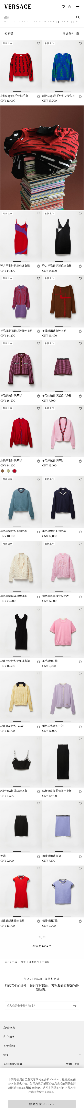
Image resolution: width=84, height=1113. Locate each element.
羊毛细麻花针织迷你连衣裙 (16, 330)
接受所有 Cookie (42, 1104)
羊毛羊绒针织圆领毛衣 (13, 531)
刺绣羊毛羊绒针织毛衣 (55, 596)
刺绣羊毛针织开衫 (11, 460)
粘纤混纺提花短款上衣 (13, 790)
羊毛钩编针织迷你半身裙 (57, 395)
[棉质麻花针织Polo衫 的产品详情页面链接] (21, 697)
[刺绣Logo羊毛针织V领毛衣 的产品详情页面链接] (63, 66)
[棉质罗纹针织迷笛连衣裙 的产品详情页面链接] (21, 632)
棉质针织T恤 (50, 920)
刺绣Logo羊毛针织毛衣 (14, 95)
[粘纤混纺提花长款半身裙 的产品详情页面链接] (63, 762)
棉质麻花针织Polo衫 (12, 726)
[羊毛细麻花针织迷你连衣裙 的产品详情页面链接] (21, 301)
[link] (11, 962)
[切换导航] (77, 6)
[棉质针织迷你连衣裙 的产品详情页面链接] (21, 892)
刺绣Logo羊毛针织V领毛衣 (58, 95)
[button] (69, 6)
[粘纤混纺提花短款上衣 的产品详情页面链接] (21, 762)
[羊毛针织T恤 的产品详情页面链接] (63, 632)
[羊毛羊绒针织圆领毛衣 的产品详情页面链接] (21, 502)
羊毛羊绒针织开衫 (53, 460)
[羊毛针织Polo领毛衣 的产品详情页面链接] (63, 502)
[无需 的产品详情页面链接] (21, 826)
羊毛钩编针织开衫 (11, 395)
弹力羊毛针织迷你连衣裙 (15, 265)
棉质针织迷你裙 (51, 856)
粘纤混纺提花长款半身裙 (57, 790)
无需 (3, 856)
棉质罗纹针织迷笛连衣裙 (15, 661)
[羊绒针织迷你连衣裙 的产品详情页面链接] (63, 301)
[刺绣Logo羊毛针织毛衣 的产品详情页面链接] (21, 66)
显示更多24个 (42, 946)
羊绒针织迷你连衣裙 (54, 330)
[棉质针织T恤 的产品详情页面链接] (63, 892)
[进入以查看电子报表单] (75, 1005)
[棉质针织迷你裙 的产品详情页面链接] (63, 826)
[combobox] (42, 17)
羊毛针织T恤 (50, 661)
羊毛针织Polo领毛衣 (54, 531)
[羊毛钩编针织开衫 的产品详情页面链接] (21, 366)
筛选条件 (69, 33)
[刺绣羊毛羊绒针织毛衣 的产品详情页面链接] (63, 567)
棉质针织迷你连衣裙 (12, 920)
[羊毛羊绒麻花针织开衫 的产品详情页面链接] (21, 567)
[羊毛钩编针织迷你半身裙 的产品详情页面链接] (63, 366)
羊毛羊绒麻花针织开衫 (13, 596)
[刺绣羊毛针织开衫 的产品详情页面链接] (21, 431)
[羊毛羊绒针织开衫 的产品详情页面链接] (63, 431)
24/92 (42, 937)
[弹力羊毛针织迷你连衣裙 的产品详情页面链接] (21, 237)
